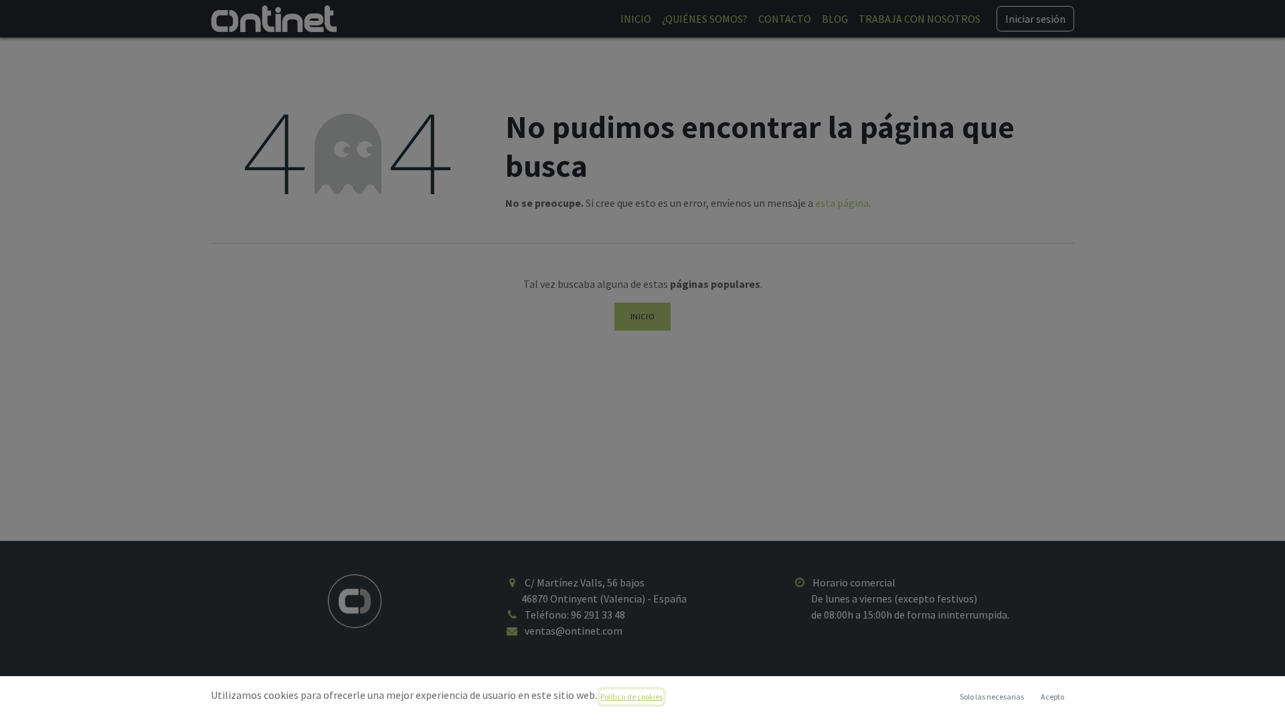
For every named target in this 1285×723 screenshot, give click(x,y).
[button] (1052, 697)
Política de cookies (631, 697)
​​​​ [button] (992, 697)
